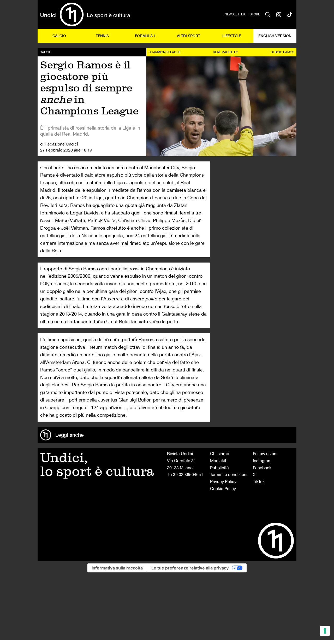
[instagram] (279, 14)
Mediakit (218, 460)
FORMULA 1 (145, 35)
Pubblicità (219, 467)
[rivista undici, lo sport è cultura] (85, 14)
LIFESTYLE (231, 35)
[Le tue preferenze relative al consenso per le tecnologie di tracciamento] (325, 631)
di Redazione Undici (59, 144)
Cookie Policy (223, 488)
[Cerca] (268, 14)
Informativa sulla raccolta (117, 568)
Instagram (262, 460)
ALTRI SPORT (188, 35)
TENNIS (102, 35)
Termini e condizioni (228, 474)
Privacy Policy (223, 481)
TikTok (259, 481)
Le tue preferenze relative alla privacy (190, 568)
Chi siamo (219, 453)
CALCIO (59, 35)
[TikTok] (289, 14)
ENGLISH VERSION (274, 35)
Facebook (262, 467)
